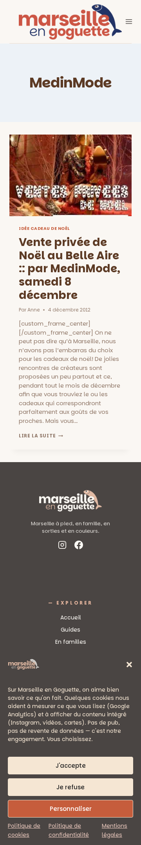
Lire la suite (41, 435)
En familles (70, 642)
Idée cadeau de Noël (44, 228)
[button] (129, 664)
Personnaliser (71, 809)
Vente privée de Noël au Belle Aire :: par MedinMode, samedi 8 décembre (69, 268)
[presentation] (70, 175)
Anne (33, 309)
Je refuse (70, 787)
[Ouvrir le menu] (129, 21)
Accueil (70, 617)
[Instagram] (62, 546)
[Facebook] (78, 546)
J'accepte (71, 765)
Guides (70, 630)
